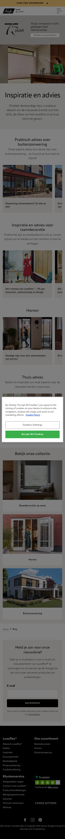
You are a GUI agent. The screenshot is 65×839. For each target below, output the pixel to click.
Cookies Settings (32, 425)
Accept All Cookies (32, 434)
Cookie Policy (33, 415)
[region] (32, 419)
